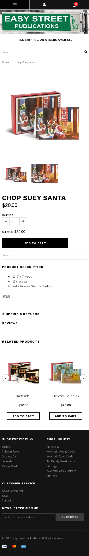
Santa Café (23, 396)
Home (5, 61)
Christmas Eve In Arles (66, 396)
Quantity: (7, 214)
